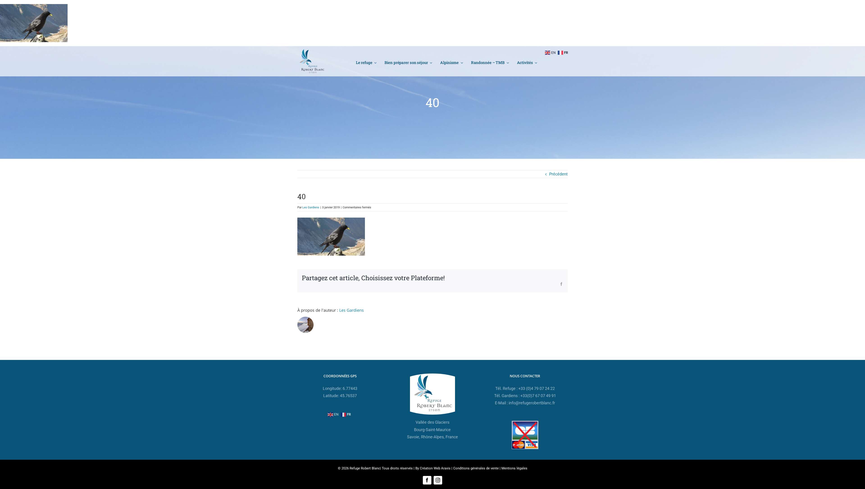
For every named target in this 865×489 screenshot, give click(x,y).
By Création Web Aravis (433, 468)
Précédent (558, 174)
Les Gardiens (310, 207)
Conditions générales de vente (476, 468)
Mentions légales (514, 468)
